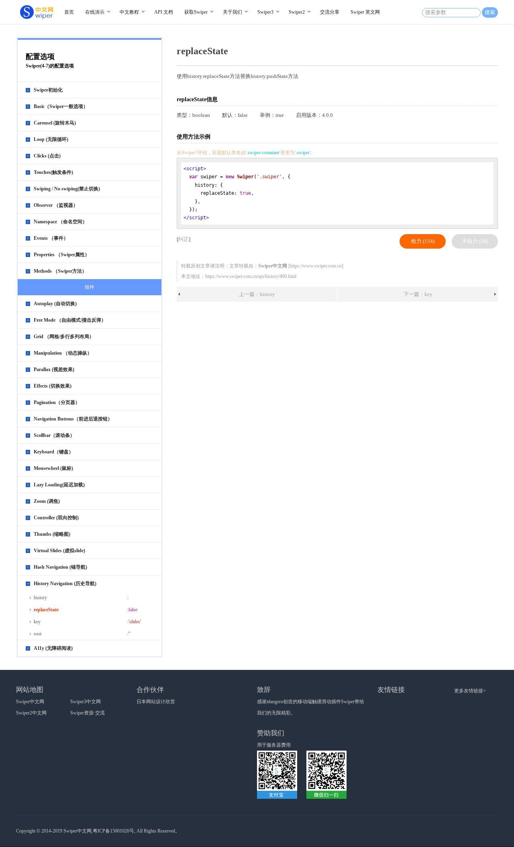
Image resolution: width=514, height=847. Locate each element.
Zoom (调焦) (47, 501)
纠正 (183, 239)
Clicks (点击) (47, 156)
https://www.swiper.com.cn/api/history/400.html (250, 276)
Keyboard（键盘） (53, 452)
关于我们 (232, 12)
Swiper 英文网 (365, 12)
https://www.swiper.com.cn (316, 266)
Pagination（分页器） (57, 402)
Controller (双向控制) (56, 517)
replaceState (46, 609)
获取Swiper (196, 12)
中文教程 (129, 12)
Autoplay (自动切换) (55, 303)
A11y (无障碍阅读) (53, 648)
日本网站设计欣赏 (156, 701)
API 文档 (163, 12)
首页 (69, 12)
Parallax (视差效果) (54, 369)
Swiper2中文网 (31, 713)
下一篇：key (418, 294)
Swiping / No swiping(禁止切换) (67, 189)
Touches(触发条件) (53, 172)
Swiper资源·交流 (87, 713)
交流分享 (329, 12)
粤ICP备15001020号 (113, 831)
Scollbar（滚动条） (54, 435)
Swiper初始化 (48, 90)
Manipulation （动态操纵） (63, 353)
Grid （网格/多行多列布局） (64, 336)
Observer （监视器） (56, 205)
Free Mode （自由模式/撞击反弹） (70, 320)
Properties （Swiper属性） (62, 254)
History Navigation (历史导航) (65, 583)
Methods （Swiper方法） (60, 271)
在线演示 (94, 12)
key (37, 622)
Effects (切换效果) (52, 386)
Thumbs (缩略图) (52, 534)
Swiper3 (265, 12)
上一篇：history (257, 294)
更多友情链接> (470, 690)
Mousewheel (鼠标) (53, 468)
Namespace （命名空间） (60, 222)
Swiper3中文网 (85, 701)
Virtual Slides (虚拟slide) (59, 550)
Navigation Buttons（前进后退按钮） (73, 419)
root (37, 634)
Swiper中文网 (30, 701)
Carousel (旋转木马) (55, 123)
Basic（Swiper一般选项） (61, 106)
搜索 (490, 12)
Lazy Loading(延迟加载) (59, 485)
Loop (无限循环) (51, 139)
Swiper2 (297, 12)
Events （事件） (51, 238)
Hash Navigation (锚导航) (60, 567)
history (40, 597)
